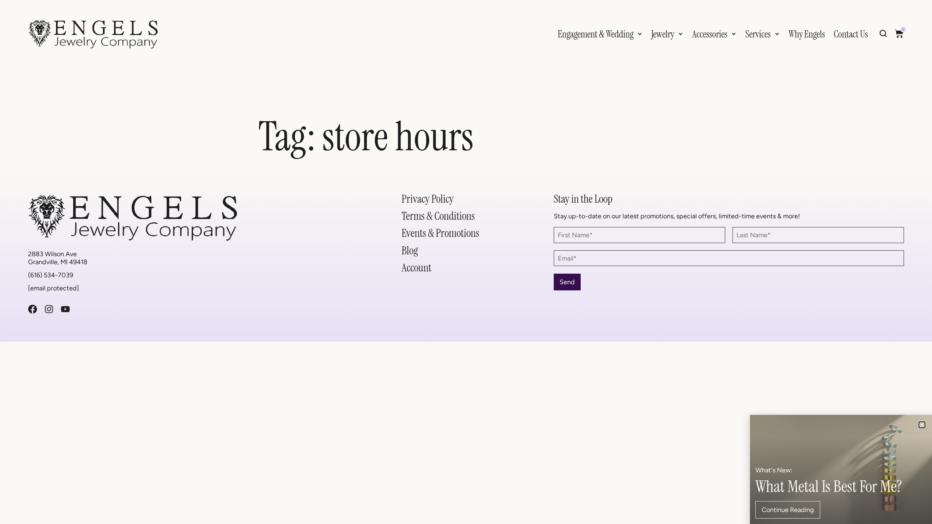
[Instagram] (49, 309)
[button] (922, 425)
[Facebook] (32, 309)
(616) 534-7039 (50, 275)
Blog (410, 250)
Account (416, 268)
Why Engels (807, 34)
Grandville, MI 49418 (57, 262)
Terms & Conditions (438, 216)
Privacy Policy (428, 199)
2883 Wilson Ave (52, 254)
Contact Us (851, 34)
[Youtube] (65, 309)
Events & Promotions (440, 233)
